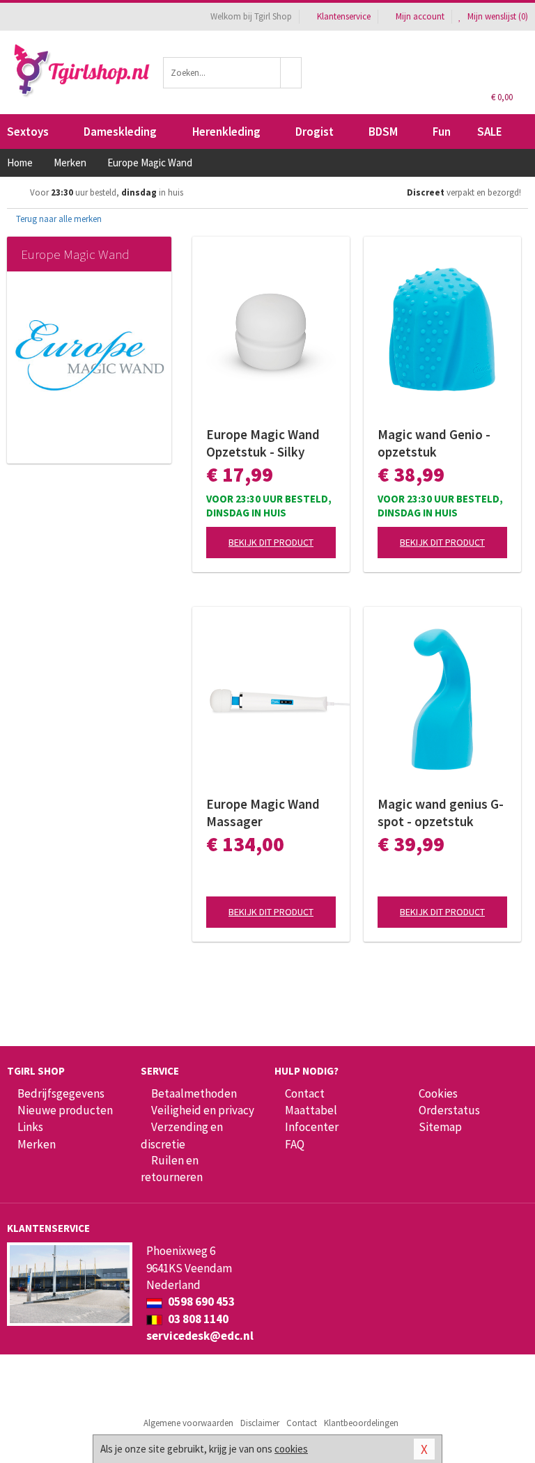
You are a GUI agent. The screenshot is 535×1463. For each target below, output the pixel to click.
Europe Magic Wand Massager (263, 813)
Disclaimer (259, 1423)
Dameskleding (120, 131)
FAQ (294, 1144)
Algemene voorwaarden (188, 1423)
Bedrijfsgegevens (60, 1093)
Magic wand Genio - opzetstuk (434, 443)
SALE (489, 131)
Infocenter (312, 1126)
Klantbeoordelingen (361, 1423)
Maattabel (311, 1110)
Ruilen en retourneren (172, 1169)
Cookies (438, 1093)
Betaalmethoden (194, 1093)
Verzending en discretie (182, 1135)
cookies (291, 1448)
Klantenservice (344, 16)
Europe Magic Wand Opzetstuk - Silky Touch (263, 443)
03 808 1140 (197, 1319)
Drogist (314, 131)
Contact (305, 1093)
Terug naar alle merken (58, 219)
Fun (442, 131)
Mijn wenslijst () (496, 16)
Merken (36, 1144)
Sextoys (28, 131)
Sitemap (440, 1126)
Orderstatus (449, 1110)
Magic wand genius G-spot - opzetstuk (441, 813)
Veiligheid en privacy (202, 1110)
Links (30, 1126)
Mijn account (420, 16)
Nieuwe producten (65, 1110)
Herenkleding (226, 131)
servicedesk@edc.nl (200, 1335)
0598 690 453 (200, 1301)
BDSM (383, 131)
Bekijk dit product (270, 542)
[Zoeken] (291, 72)
